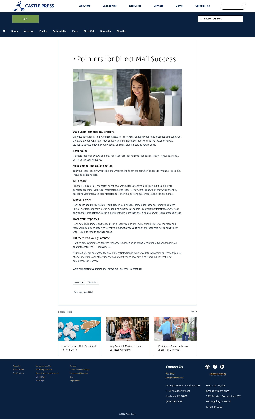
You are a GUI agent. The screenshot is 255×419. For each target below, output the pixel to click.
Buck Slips (40, 380)
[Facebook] (215, 367)
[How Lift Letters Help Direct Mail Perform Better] (79, 329)
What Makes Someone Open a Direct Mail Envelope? (173, 347)
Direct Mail (89, 31)
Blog (71, 377)
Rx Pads (73, 366)
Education (121, 31)
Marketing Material (44, 369)
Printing (43, 31)
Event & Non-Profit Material (47, 373)
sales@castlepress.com (174, 377)
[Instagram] (207, 367)
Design (14, 31)
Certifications (18, 373)
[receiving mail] (175, 329)
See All (194, 311)
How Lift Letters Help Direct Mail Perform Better (79, 347)
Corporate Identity (43, 366)
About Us (16, 366)
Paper (75, 31)
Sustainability (59, 31)
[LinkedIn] (222, 367)
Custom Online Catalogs (79, 369)
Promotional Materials (79, 373)
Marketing (28, 31)
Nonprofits (105, 31)
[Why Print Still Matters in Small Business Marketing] (127, 329)
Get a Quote (170, 373)
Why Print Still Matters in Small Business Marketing (126, 347)
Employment (75, 380)
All (4, 31)
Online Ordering (218, 373)
